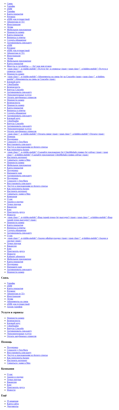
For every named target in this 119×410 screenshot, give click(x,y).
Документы (12, 406)
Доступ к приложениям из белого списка (27, 147)
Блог (9, 209)
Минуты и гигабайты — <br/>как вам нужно (29, 66)
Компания (12, 196)
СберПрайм (13, 84)
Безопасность (13, 87)
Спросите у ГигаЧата (17, 141)
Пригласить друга (16, 212)
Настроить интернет (17, 157)
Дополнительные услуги (19, 95)
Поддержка (12, 139)
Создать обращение (16, 40)
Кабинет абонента (16, 256)
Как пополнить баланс (18, 149)
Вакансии (12, 207)
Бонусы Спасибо (15, 89)
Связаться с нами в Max (18, 160)
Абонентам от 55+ (16, 22)
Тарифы (11, 6)
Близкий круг (13, 82)
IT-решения (12, 401)
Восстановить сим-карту (19, 144)
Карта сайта (13, 403)
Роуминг (11, 16)
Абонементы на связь (17, 301)
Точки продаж (14, 204)
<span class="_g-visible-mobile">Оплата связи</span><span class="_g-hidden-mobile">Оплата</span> (56, 134)
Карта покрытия (15, 14)
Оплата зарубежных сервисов (21, 97)
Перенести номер (15, 32)
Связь (10, 3)
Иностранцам (13, 24)
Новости (11, 214)
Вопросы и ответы (16, 37)
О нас (10, 199)
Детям (10, 27)
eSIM (9, 9)
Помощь (11, 136)
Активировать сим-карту (19, 42)
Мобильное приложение (19, 29)
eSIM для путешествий (18, 19)
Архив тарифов (14, 306)
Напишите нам (14, 173)
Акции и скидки (15, 201)
